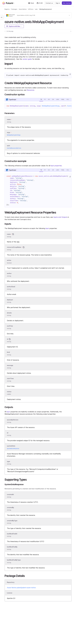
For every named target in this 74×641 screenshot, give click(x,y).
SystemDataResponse (13, 448)
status (9, 391)
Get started (67, 3)
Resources (30, 90)
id (7, 339)
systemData (11, 446)
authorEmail (11, 286)
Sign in (58, 3)
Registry (7, 9)
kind (8, 352)
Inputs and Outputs (60, 217)
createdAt (10, 494)
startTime (10, 378)
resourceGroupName (14, 247)
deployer (10, 300)
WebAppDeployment (45, 9)
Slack (32, 3)
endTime (10, 326)
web (36, 9)
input (47, 228)
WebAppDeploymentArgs (50, 106)
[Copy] (70, 74)
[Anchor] (65, 21)
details (9, 313)
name (9, 234)
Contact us (49, 3)
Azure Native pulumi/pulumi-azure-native (21, 588)
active (9, 260)
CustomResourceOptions (14, 148)
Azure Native (22, 9)
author (9, 273)
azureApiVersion (12, 420)
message (10, 365)
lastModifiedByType (14, 560)
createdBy (10, 507)
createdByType (12, 520)
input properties (56, 166)
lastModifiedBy (12, 547)
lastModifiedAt (12, 534)
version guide (27, 59)
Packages (14, 9)
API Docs (30, 9)
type (8, 461)
